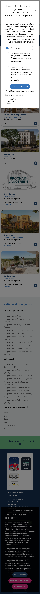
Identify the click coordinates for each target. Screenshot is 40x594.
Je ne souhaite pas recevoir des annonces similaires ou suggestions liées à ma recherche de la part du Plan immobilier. (21, 73)
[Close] (35, 10)
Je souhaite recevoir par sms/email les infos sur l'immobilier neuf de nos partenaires (21, 57)
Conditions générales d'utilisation (20, 91)
